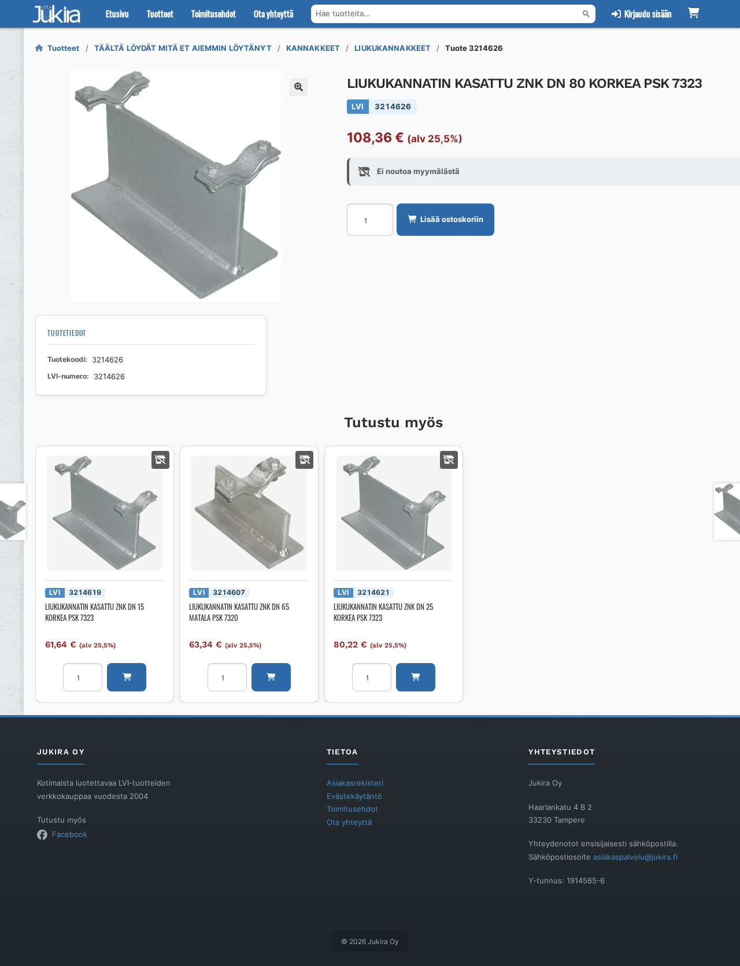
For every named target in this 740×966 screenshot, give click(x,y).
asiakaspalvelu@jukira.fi (635, 856)
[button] (299, 87)
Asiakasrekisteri (355, 782)
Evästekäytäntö (354, 796)
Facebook (69, 834)
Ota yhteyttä (273, 13)
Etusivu (117, 13)
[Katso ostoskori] (693, 14)
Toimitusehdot (213, 13)
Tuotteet (160, 13)
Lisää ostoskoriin (451, 219)
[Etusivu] (59, 13)
